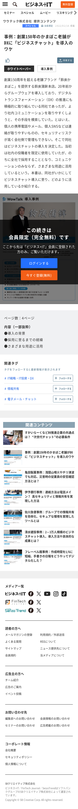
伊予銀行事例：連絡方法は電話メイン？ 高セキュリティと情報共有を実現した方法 (49, 496)
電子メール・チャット (22, 399)
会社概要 (10, 750)
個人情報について (16, 764)
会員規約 (10, 655)
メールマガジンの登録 (18, 635)
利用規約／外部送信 (52, 635)
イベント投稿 (13, 694)
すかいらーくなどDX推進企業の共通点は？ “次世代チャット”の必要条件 (49, 434)
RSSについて (48, 641)
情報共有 (13, 388)
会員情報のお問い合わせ (55, 718)
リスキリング (65, 13)
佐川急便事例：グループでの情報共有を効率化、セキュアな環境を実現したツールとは (49, 516)
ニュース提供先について (55, 648)
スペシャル (27, 13)
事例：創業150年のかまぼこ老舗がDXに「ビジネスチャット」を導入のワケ (49, 454)
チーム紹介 (12, 680)
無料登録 (68, 4)
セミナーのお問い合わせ (20, 725)
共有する (67, 60)
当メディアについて (52, 655)
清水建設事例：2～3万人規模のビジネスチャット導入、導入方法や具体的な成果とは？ (49, 536)
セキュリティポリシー (18, 757)
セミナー (9, 13)
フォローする (65, 378)
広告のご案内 (13, 687)
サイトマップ (13, 648)
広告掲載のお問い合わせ (55, 725)
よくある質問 (13, 641)
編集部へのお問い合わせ (20, 718)
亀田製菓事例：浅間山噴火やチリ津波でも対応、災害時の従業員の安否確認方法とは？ (49, 476)
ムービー (45, 13)
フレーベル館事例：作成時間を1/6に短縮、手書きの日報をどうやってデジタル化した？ (49, 556)
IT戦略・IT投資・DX (20, 378)
